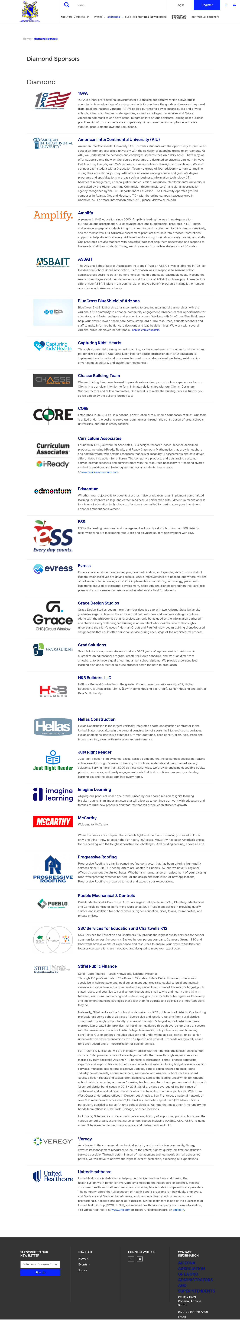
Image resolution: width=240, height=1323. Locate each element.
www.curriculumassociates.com (99, 472)
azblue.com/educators (146, 329)
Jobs (81, 1270)
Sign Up (40, 1272)
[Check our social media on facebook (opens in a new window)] (131, 1259)
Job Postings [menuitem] (141, 17)
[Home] (30, 12)
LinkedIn (178, 1209)
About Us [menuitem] (66, 17)
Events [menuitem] (98, 17)
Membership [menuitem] (81, 17)
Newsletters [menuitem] (158, 17)
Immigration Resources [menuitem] (179, 17)
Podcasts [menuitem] (213, 17)
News (82, 1258)
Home (27, 38)
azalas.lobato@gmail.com (195, 1321)
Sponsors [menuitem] (114, 17)
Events (82, 1264)
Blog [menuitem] (128, 17)
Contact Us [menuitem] (199, 17)
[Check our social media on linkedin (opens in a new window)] (139, 1259)
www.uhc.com (120, 1209)
